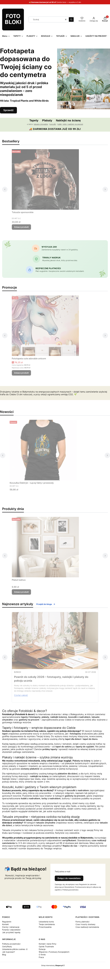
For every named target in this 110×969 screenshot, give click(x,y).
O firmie (42, 954)
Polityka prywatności (11, 944)
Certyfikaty (7, 946)
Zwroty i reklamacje (10, 927)
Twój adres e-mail (62, 871)
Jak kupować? (8, 952)
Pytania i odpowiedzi (11, 930)
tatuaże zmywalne (41, 124)
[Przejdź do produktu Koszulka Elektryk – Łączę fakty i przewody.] (43, 450)
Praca (41, 957)
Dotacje (42, 949)
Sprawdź (8, 110)
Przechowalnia (45, 927)
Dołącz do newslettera (69, 878)
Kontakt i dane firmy (47, 944)
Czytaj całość (21, 695)
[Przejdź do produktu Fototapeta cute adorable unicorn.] (45, 325)
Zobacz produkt (21, 227)
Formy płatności (82, 921)
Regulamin (6, 921)
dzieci (17, 672)
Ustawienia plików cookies (14, 949)
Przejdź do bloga (44, 604)
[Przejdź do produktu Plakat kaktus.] (45, 547)
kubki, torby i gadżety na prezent (70, 124)
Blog (4, 954)
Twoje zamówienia (47, 924)
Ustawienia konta (46, 921)
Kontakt (5, 924)
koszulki (53, 124)
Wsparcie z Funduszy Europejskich (54, 952)
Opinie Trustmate (46, 946)
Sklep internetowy (52, 965)
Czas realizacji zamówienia (87, 927)
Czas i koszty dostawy (85, 924)
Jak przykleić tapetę (11, 932)
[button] (71, 19)
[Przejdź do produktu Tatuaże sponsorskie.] (45, 179)
